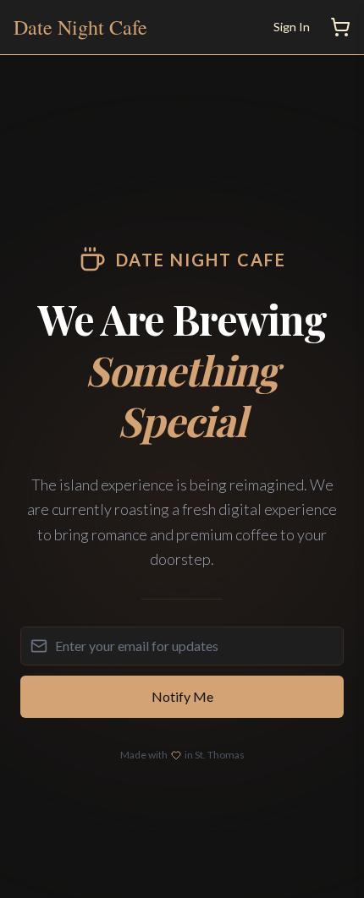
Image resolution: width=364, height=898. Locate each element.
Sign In (291, 26)
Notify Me (182, 696)
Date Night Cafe (80, 27)
